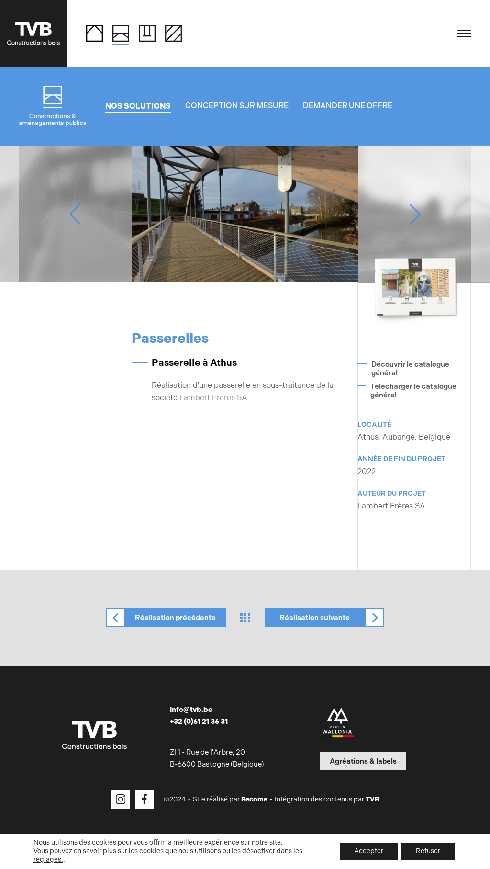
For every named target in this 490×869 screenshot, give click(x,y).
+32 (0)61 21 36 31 (199, 721)
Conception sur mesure (237, 105)
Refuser (428, 851)
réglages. (48, 860)
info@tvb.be (191, 709)
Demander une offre (347, 105)
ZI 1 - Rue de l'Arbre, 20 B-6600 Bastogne (217, 758)
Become (254, 799)
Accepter (368, 851)
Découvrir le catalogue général (410, 368)
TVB (372, 799)
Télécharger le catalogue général (413, 390)
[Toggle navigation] (464, 33)
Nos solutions (138, 106)
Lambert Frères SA (213, 397)
